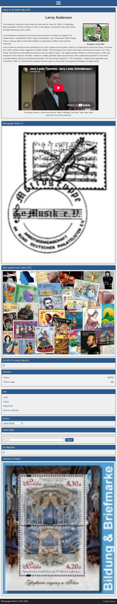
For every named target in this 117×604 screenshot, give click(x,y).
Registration (8, 406)
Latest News (8, 430)
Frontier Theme (109, 601)
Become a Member (11, 410)
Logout (6, 402)
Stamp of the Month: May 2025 (16, 10)
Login (5, 397)
